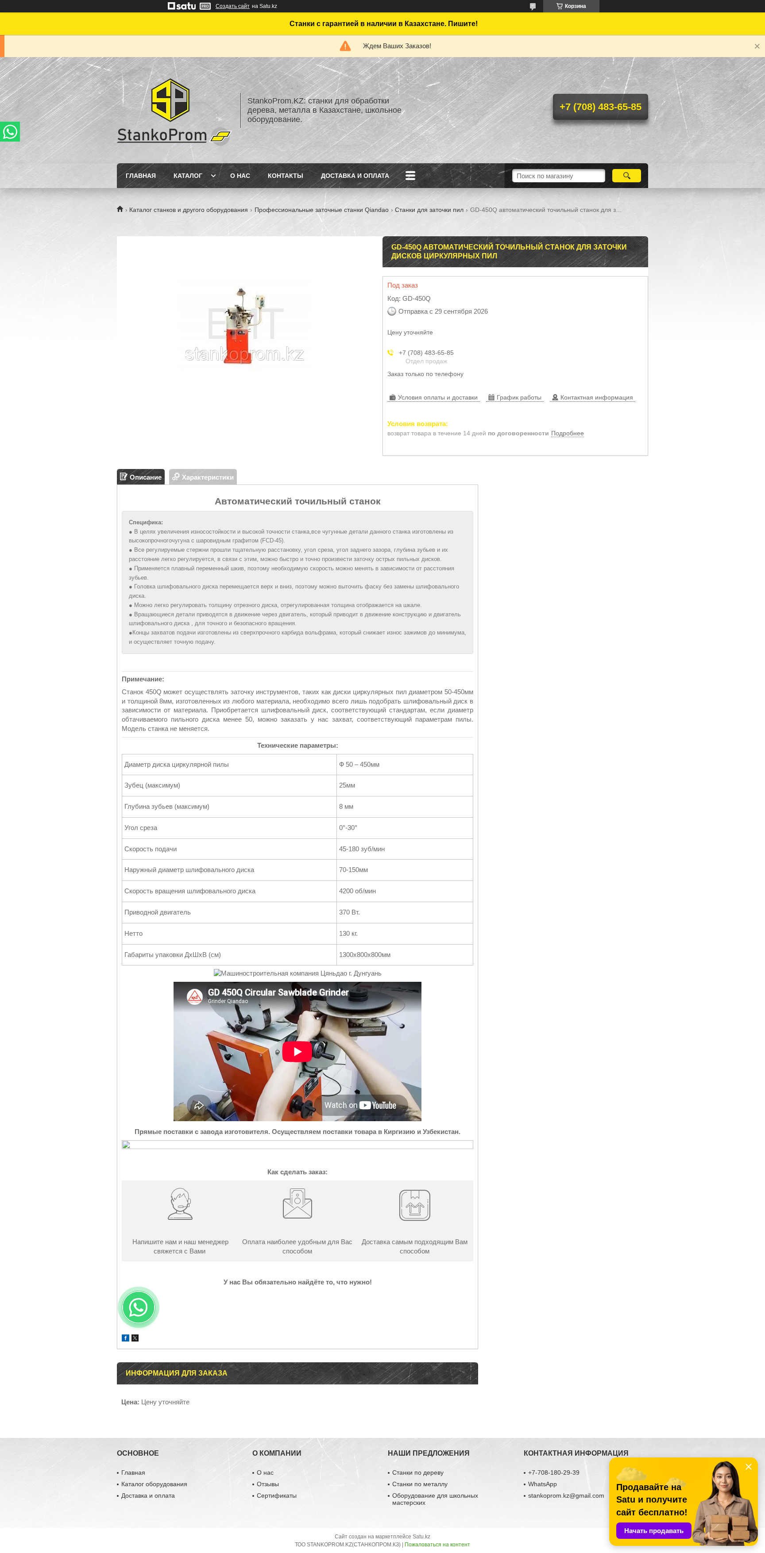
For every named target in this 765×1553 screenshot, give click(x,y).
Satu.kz (421, 1537)
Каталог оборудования (154, 1484)
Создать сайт (233, 6)
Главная (141, 175)
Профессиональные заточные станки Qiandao (322, 209)
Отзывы (268, 1484)
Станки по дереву (418, 1472)
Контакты (285, 175)
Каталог (188, 175)
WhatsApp (542, 1484)
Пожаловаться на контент (437, 1544)
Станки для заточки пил (429, 209)
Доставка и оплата (355, 175)
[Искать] (626, 175)
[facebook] (125, 1339)
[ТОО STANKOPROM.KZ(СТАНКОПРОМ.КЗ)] (174, 110)
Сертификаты (277, 1495)
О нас (240, 175)
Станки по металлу (420, 1484)
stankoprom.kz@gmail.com (566, 1495)
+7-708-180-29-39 (554, 1472)
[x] (135, 1339)
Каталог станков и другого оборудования (188, 209)
